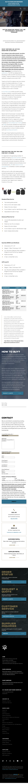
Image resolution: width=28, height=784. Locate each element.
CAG (18, 387)
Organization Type (7, 451)
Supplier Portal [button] (6, 751)
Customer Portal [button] (6, 740)
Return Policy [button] (5, 729)
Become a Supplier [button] (7, 753)
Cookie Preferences (13, 769)
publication (5, 73)
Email (4, 478)
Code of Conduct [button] (6, 715)
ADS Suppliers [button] (6, 755)
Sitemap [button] (4, 731)
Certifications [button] (6, 713)
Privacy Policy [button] (6, 727)
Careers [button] (4, 711)
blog (5, 124)
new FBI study (6, 91)
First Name (5, 460)
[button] (3, 9)
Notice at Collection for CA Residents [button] (12, 724)
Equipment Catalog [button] (7, 744)
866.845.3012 (14, 518)
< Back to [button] (4, 12)
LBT (11, 164)
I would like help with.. (8, 434)
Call (16, 478)
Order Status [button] (5, 742)
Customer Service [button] (7, 702)
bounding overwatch (11, 130)
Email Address (6, 469)
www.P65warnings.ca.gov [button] (10, 778)
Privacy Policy (5, 769)
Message (4, 438)
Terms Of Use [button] (5, 733)
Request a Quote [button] (6, 700)
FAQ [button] (3, 720)
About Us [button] (4, 710)
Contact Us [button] (4, 693)
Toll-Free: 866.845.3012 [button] (8, 692)
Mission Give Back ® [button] (7, 722)
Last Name (5, 465)
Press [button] (3, 726)
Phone (4, 472)
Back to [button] (4, 403)
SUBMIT (14, 501)
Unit (3, 456)
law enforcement (16, 157)
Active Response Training (15, 122)
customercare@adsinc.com (14, 532)
